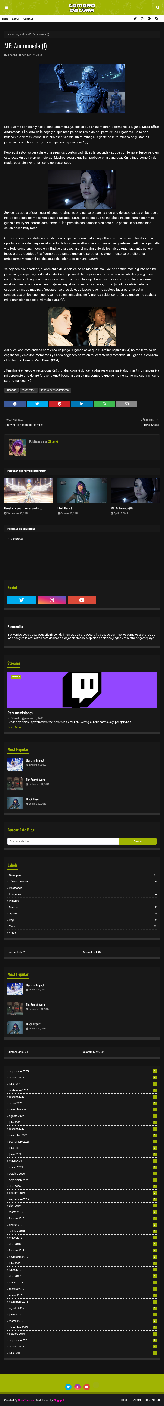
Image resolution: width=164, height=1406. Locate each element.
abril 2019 (82, 1205)
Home (5, 18)
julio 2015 (82, 1353)
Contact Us (152, 1400)
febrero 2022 (82, 1128)
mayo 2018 (82, 1237)
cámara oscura (83, 881)
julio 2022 (82, 1122)
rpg (83, 920)
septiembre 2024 (82, 1071)
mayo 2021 (82, 1160)
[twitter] (135, 18)
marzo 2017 (82, 1282)
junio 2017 (82, 1269)
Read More (14, 727)
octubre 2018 (82, 1231)
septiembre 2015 (82, 1340)
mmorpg (83, 900)
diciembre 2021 (82, 1135)
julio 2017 (82, 1263)
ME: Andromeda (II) (122, 508)
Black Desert (64, 508)
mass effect (28, 390)
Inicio (10, 34)
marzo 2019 (82, 1212)
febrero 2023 (82, 1096)
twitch (83, 926)
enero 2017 (82, 1295)
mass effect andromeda (55, 390)
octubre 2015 (82, 1333)
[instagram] (142, 18)
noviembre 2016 (82, 1301)
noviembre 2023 (82, 1090)
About (15, 18)
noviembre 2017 (82, 1256)
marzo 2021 (82, 1167)
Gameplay (83, 875)
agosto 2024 (82, 1077)
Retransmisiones (20, 712)
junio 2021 (82, 1154)
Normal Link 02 (92, 952)
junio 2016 (82, 1314)
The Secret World (36, 779)
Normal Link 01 (16, 952)
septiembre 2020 (82, 1180)
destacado (83, 888)
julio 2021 (82, 1148)
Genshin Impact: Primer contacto (23, 508)
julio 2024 (82, 1084)
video (83, 932)
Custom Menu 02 (93, 1051)
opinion (83, 913)
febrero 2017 (82, 1288)
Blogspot (58, 1400)
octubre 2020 (82, 1173)
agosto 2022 (82, 1116)
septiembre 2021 (82, 1141)
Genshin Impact (35, 760)
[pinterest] (149, 18)
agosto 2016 (82, 1308)
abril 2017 (82, 1276)
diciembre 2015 (82, 1327)
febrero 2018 (82, 1250)
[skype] (156, 18)
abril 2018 (82, 1244)
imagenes (83, 894)
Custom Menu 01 (17, 1051)
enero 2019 (82, 1224)
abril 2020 (82, 1186)
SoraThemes (26, 1400)
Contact (28, 18)
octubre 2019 (82, 1192)
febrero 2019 (82, 1218)
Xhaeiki (12, 55)
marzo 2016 (82, 1321)
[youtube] (82, 600)
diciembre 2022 (82, 1109)
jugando (20, 34)
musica (83, 907)
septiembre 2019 (82, 1199)
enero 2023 (82, 1103)
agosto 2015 (82, 1346)
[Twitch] (112, 600)
